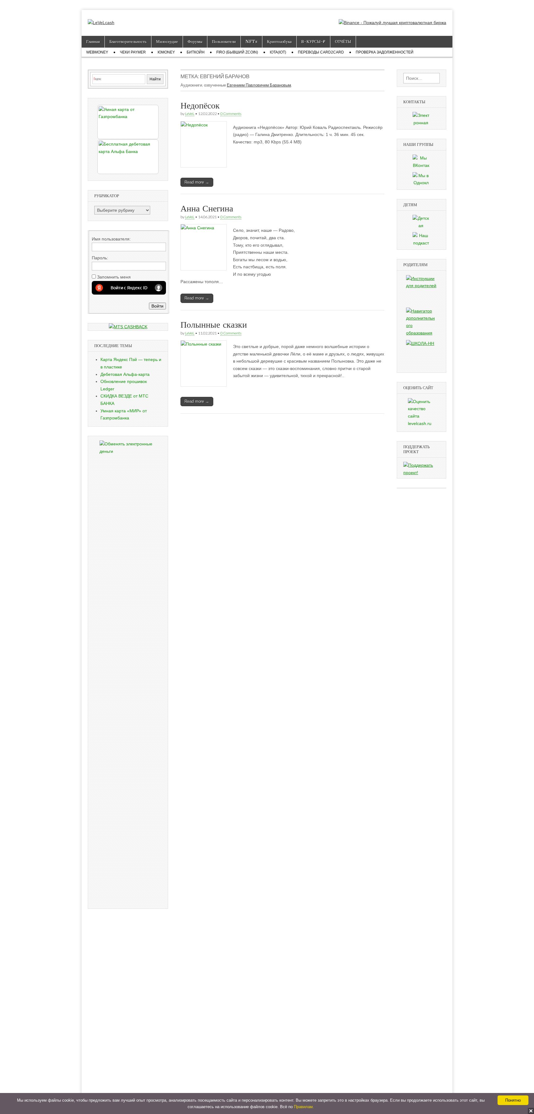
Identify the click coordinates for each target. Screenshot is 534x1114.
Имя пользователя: (111, 238)
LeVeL (189, 113)
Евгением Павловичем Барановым (259, 85)
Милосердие (167, 41)
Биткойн (196, 52)
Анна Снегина (206, 208)
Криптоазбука (279, 41)
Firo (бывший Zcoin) (237, 52)
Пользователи (224, 41)
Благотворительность (127, 41)
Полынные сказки (213, 324)
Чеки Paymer (133, 52)
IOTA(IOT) (278, 52)
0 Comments (230, 113)
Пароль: (100, 257)
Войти (157, 306)
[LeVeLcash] (101, 18)
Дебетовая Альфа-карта (125, 374)
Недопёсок (200, 105)
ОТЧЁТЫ (343, 41)
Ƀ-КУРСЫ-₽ (313, 41)
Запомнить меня (114, 276)
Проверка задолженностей (384, 52)
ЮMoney (166, 52)
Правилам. (304, 1106)
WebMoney (97, 52)
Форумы (195, 41)
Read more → (196, 182)
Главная (93, 41)
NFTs (251, 41)
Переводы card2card (321, 52)
